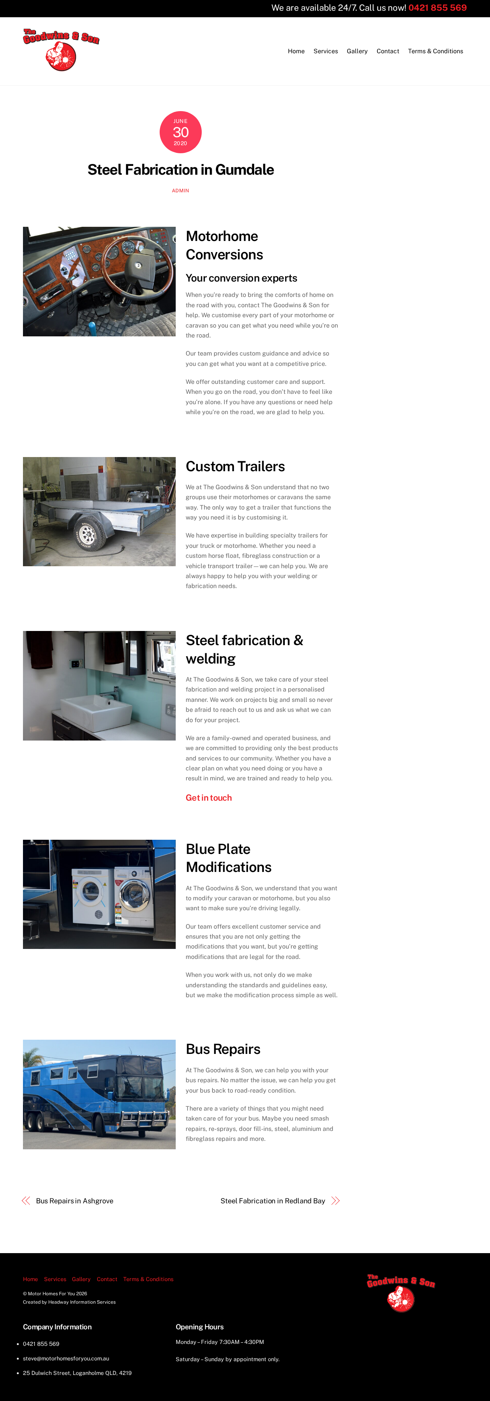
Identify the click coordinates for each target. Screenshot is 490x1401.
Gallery (357, 51)
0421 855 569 (437, 8)
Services (326, 51)
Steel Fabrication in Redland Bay (272, 1201)
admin (180, 190)
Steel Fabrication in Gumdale (180, 169)
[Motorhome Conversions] (61, 67)
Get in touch (209, 798)
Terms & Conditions (435, 51)
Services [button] (55, 1279)
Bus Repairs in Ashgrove (74, 1201)
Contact (388, 51)
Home (296, 51)
